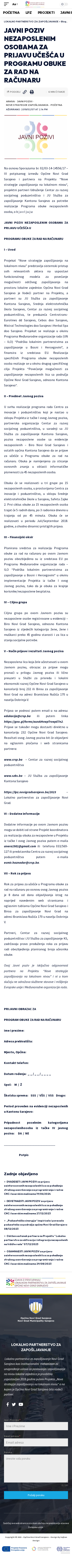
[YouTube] (21, 1404)
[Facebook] (7, 1404)
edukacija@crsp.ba (17, 716)
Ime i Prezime (12, 1419)
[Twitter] (13, 1404)
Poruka (8, 1452)
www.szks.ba (13, 776)
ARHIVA (10, 101)
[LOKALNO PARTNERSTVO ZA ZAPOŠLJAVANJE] (36, 4)
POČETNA (56, 105)
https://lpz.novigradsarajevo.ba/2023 (30, 792)
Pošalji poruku (36, 1495)
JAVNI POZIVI (24, 101)
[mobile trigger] (7, 4)
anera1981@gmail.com (20, 846)
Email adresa (12, 1436)
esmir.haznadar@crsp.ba (21, 862)
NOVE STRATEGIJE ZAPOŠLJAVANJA (27, 105)
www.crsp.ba (13, 759)
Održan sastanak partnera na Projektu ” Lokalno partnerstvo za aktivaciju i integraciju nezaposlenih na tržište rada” (36, 1240)
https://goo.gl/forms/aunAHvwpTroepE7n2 (33, 721)
